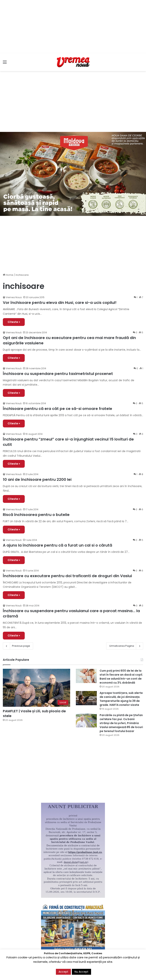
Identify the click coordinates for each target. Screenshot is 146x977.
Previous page (21, 646)
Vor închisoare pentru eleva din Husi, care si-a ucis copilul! (60, 302)
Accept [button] (63, 972)
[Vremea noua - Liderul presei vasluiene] (73, 62)
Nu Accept (81, 972)
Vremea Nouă (13, 332)
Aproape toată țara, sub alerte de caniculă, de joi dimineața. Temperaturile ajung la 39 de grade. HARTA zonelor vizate (121, 699)
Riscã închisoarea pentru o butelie (36, 514)
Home (9, 275)
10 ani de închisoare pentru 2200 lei (37, 479)
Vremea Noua (14, 297)
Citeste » (14, 322)
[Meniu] (5, 63)
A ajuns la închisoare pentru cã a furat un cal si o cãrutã (57, 545)
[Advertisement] (73, 26)
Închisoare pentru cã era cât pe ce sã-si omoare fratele (57, 408)
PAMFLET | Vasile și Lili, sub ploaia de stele (34, 713)
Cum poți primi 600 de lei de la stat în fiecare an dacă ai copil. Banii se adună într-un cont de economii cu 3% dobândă (121, 677)
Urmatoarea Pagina (121, 646)
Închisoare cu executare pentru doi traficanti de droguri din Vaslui (67, 575)
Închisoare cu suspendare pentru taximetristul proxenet (58, 373)
